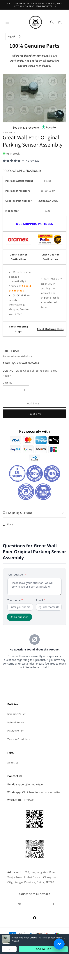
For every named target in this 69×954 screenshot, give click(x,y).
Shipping (6, 356)
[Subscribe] (53, 904)
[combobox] (14, 36)
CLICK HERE (19, 295)
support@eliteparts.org (30, 784)
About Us (12, 762)
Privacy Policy (15, 730)
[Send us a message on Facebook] (59, 944)
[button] (7, 22)
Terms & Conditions (19, 739)
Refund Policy (15, 722)
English (11, 36)
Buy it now (35, 414)
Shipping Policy (16, 714)
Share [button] (9, 524)
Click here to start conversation (41, 792)
